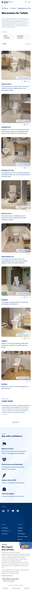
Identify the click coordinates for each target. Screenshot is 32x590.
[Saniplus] (16, 281)
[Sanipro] (16, 322)
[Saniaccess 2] (16, 194)
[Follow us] (3, 510)
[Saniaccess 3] (16, 65)
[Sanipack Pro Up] (16, 151)
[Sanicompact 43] (16, 237)
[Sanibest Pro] (16, 108)
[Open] (29, 2)
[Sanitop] (16, 365)
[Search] (26, 2)
